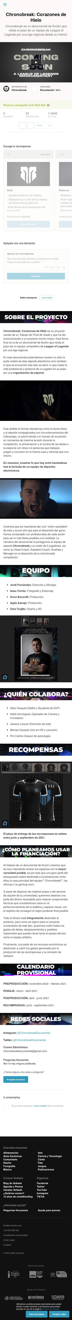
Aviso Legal (9, 1239)
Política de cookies (50, 1308)
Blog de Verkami (12, 1183)
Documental (47, 90)
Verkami (36, 5)
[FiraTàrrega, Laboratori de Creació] (36, 1298)
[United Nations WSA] (58, 1274)
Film (40, 1162)
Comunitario (10, 1159)
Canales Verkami (12, 1189)
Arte (40, 1152)
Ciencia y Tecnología (50, 1156)
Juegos (42, 1166)
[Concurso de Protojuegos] (13, 1298)
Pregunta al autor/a (16, 1079)
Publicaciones (46, 1169)
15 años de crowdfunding (18, 1196)
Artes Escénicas (12, 1156)
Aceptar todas (59, 1314)
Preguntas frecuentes (15, 1210)
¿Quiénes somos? (13, 1193)
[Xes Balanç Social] (36, 1274)
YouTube (42, 1189)
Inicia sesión (40, 1105)
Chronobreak (19, 90)
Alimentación (10, 1152)
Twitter (41, 1186)
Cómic (41, 1159)
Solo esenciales (36, 1314)
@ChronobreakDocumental (34, 1033)
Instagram (42, 1193)
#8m (58, 90)
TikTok (41, 1196)
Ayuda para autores (49, 1210)
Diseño (7, 1162)
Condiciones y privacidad (15, 1235)
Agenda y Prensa (13, 1186)
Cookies (7, 1244)
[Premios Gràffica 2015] (13, 1274)
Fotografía (9, 1166)
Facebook (42, 1183)
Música (7, 1169)
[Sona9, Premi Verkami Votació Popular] (58, 1298)
